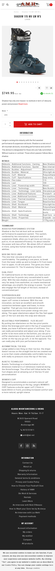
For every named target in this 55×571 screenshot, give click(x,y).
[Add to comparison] (51, 88)
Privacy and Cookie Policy (27, 482)
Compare (27, 540)
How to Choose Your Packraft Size (27, 486)
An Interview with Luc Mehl (27, 513)
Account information (27, 528)
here (51, 565)
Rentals (27, 497)
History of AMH (28, 490)
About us (27, 467)
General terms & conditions (27, 478)
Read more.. (23, 104)
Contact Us (28, 463)
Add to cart (35, 124)
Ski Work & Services (27, 493)
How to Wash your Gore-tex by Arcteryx (27, 509)
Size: (5, 111)
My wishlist (27, 536)
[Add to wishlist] (47, 88)
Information (26, 132)
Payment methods (27, 516)
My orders (27, 532)
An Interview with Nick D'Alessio (27, 505)
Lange (27, 19)
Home (16, 12)
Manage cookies (33, 568)
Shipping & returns (27, 470)
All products (27, 544)
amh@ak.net (29, 435)
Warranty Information (27, 474)
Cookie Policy (11, 565)
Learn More (27, 501)
